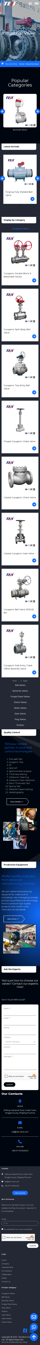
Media (4, 1278)
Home (21, 64)
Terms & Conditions (9, 1342)
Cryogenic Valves (8, 1293)
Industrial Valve (7, 1267)
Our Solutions (7, 1271)
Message (7, 1057)
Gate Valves (6, 1315)
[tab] (20, 228)
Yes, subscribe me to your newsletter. (18, 1229)
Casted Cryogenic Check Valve (20, 497)
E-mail (20, 1128)
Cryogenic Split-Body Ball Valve (17, 331)
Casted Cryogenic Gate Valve (19, 553)
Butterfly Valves (8, 1301)
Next (25, 681)
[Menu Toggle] (30, 3)
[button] (2, 111)
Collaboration (7, 1274)
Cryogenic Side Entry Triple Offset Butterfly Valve (18, 667)
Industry (7, 1037)
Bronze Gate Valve (15, 192)
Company (5, 1264)
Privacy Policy (22, 1342)
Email (6, 1018)
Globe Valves (6, 1319)
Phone (6, 1028)
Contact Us (6, 1282)
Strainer (4, 1311)
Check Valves (7, 1322)
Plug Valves (6, 1308)
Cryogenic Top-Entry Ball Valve (17, 387)
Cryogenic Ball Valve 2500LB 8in (19, 611)
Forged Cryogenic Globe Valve (19, 441)
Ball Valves (6, 1297)
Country (7, 1047)
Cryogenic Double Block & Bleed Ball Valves (17, 275)
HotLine (20, 1147)
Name (6, 1009)
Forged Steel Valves (9, 1304)
